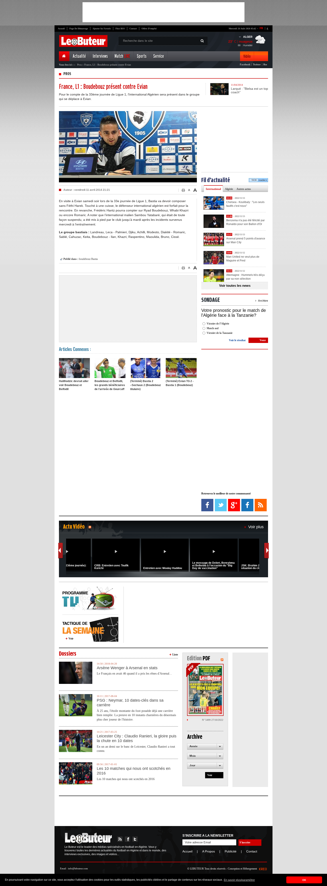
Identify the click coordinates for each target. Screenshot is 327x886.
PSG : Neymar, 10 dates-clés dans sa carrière (130, 702)
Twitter (257, 64)
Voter (263, 340)
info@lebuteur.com (78, 868)
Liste (175, 654)
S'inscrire (245, 842)
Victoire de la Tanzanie (219, 332)
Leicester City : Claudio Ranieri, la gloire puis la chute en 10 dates (136, 738)
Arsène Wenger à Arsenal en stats (127, 668)
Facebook (245, 64)
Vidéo (246, 56)
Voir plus (256, 527)
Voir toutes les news (234, 285)
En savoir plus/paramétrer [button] (239, 880)
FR (261, 28)
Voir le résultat (237, 340)
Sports (141, 56)
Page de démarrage (78, 28)
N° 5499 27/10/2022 (212, 720)
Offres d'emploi (149, 28)
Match (122, 56)
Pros (79, 64)
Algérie (229, 189)
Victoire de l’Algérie (218, 323)
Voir (71, 638)
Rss (265, 64)
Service (158, 56)
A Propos (208, 851)
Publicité (230, 851)
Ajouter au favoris (102, 28)
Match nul (212, 328)
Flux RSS (120, 28)
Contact (133, 28)
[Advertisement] (163, 12)
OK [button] (304, 880)
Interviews (100, 56)
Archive (263, 300)
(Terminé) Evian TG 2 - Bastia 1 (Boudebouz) (180, 383)
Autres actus (243, 189)
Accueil (61, 28)
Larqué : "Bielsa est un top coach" (249, 90)
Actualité (79, 56)
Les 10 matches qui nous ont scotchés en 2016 (133, 771)
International (213, 189)
